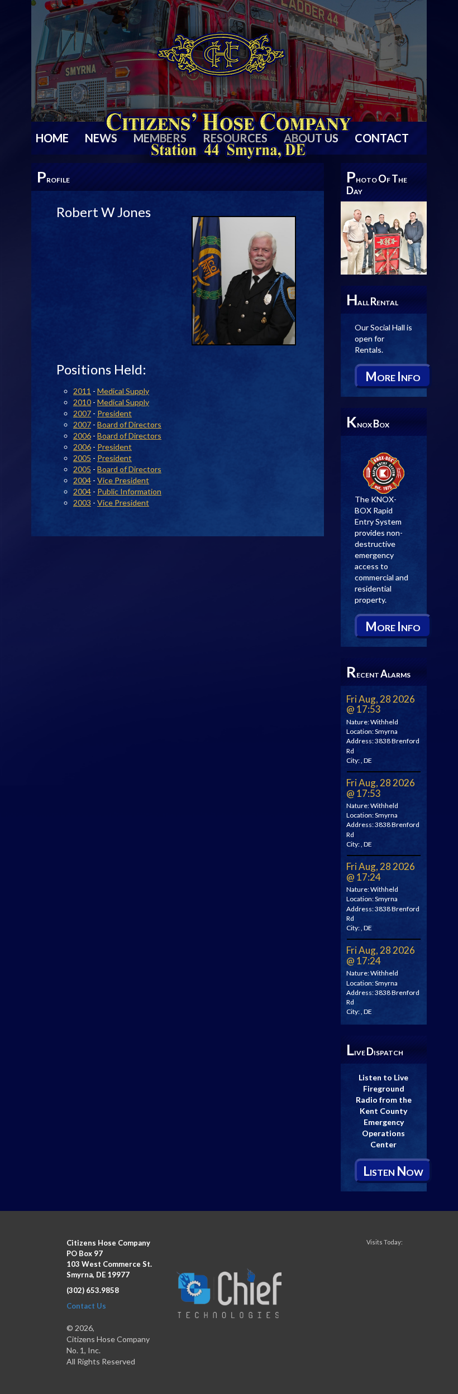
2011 (82, 391)
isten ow (393, 1171)
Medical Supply (123, 391)
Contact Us (86, 1305)
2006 (82, 435)
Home (52, 138)
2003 (82, 502)
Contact (382, 138)
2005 (82, 458)
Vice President (123, 480)
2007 (82, 413)
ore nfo (393, 376)
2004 (82, 480)
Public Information (129, 491)
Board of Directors (129, 424)
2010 (82, 402)
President (114, 413)
